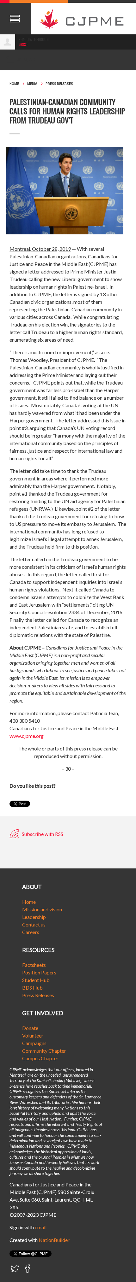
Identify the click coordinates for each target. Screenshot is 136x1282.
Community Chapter (44, 1051)
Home (14, 83)
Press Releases (59, 83)
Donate (30, 1028)
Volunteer (32, 1035)
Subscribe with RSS (42, 834)
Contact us (34, 924)
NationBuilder (54, 1240)
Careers (30, 932)
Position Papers (39, 972)
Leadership (34, 917)
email (40, 1227)
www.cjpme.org (26, 736)
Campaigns (34, 1043)
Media (32, 83)
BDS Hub (32, 988)
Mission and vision (42, 909)
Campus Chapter (40, 1058)
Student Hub (36, 980)
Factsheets (34, 965)
